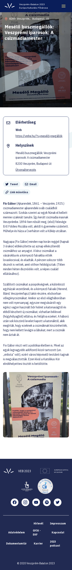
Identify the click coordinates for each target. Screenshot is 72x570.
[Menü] (63, 6)
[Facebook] (14, 502)
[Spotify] (47, 502)
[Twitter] (57, 502)
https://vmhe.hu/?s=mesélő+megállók (39, 136)
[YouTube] (36, 502)
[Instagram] (25, 502)
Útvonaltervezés (26, 170)
